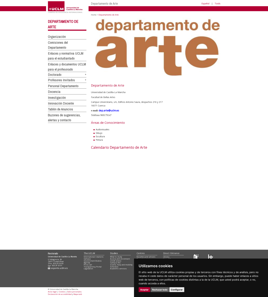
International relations (93, 257)
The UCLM (89, 253)
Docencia (54, 91)
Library (166, 257)
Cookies (62, 291)
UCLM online (115, 261)
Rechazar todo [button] (160, 289)
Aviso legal (52, 291)
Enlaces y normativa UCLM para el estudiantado (65, 56)
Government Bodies (93, 261)
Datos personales (74, 291)
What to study (116, 257)
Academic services (118, 268)
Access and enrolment (120, 259)
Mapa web (78, 294)
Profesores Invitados (61, 80)
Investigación (57, 97)
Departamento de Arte (104, 3)
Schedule (114, 267)
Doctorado (54, 74)
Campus (87, 259)
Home (93, 14)
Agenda (87, 262)
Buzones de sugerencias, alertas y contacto (64, 118)
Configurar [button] (177, 289)
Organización (57, 36)
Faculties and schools (146, 257)
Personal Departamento (63, 86)
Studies (114, 253)
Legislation (88, 268)
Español (205, 3)
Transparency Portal (93, 267)
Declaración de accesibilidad (60, 294)
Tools (217, 3)
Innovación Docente (61, 103)
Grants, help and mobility (121, 265)
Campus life (115, 262)
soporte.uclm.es (59, 268)
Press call (88, 265)
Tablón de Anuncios (60, 109)
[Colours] (210, 257)
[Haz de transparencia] (196, 257)
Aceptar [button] (144, 289)
